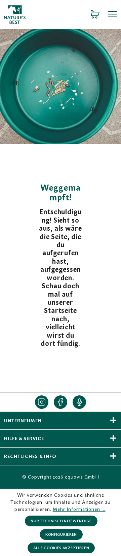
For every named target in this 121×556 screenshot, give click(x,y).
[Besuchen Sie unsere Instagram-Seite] (41, 402)
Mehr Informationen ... (79, 509)
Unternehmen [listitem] (23, 420)
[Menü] (110, 14)
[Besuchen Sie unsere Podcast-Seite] (79, 402)
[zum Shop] (95, 14)
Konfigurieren (61, 534)
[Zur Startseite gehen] (41, 14)
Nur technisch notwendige (61, 521)
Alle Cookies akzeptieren (61, 548)
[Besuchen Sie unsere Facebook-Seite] (60, 402)
